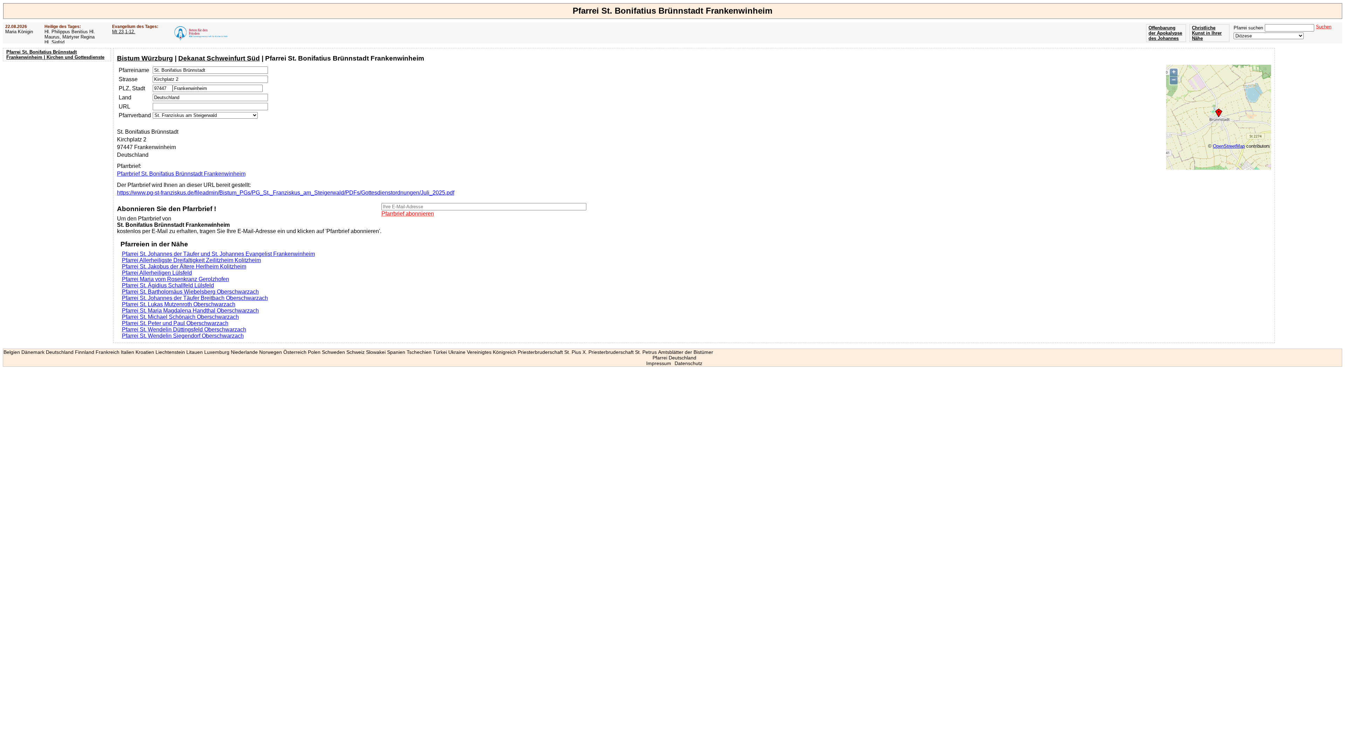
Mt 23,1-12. (123, 31)
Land (125, 97)
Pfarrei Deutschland (674, 357)
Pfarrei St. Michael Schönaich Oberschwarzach (180, 317)
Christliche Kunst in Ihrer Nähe (1207, 33)
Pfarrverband (135, 115)
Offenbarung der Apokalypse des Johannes (1165, 33)
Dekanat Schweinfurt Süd (219, 58)
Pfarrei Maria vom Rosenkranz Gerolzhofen (175, 279)
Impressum (658, 363)
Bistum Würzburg (145, 58)
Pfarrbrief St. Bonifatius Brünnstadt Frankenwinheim (181, 174)
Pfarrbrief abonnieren (407, 214)
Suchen (1323, 26)
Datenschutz (688, 363)
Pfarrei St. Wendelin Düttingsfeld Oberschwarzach (184, 329)
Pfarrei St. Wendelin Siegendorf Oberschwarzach (183, 336)
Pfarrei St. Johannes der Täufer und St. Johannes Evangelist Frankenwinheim (218, 254)
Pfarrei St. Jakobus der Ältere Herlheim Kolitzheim (184, 267)
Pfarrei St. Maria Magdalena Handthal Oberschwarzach (190, 311)
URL (124, 107)
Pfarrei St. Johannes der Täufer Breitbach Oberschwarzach (195, 298)
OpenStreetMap (1229, 146)
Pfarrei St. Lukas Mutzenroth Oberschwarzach (178, 304)
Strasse (128, 79)
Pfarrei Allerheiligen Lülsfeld (157, 273)
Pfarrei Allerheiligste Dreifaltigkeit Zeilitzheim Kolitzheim (191, 260)
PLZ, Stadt (132, 88)
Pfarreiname (134, 70)
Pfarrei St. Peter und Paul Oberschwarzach (175, 323)
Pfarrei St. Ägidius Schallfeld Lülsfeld (168, 285)
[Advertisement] (58, 108)
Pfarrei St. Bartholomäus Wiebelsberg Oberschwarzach (190, 292)
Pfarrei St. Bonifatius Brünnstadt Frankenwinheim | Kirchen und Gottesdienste (55, 54)
